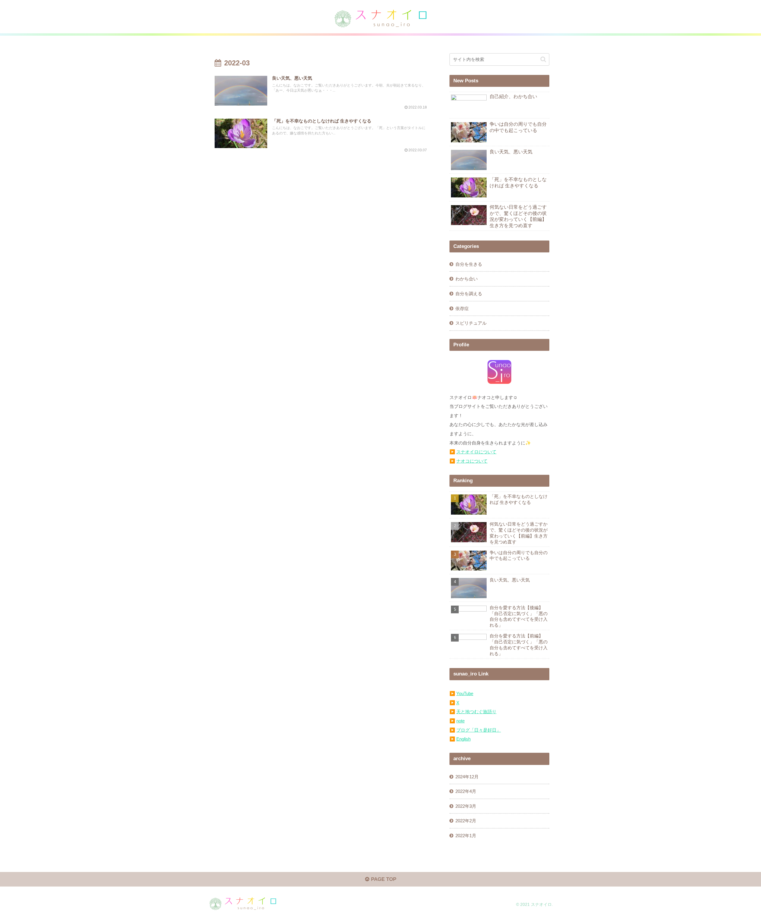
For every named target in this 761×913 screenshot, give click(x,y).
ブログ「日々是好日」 (478, 730)
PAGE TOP (383, 879)
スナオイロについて (476, 451)
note (460, 720)
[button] (543, 59)
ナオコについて (472, 460)
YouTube (464, 693)
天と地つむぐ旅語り (476, 711)
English (463, 738)
